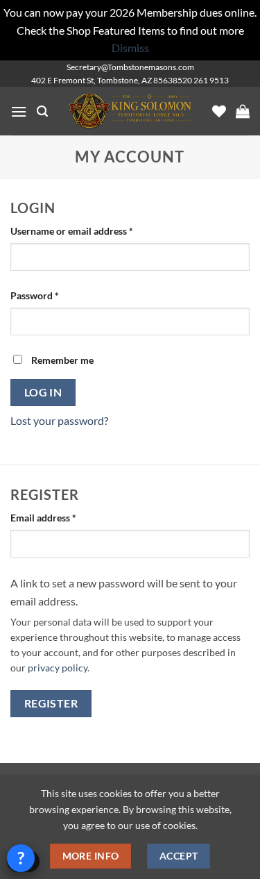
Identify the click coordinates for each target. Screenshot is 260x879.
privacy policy (57, 667)
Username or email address (91, 230)
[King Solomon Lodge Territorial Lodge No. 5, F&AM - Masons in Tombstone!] (130, 111)
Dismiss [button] (130, 47)
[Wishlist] (219, 111)
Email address (62, 517)
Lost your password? (59, 420)
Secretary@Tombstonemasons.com (130, 67)
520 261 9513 (203, 80)
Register (51, 703)
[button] (18, 111)
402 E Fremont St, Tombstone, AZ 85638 (104, 80)
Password (54, 295)
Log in (43, 392)
